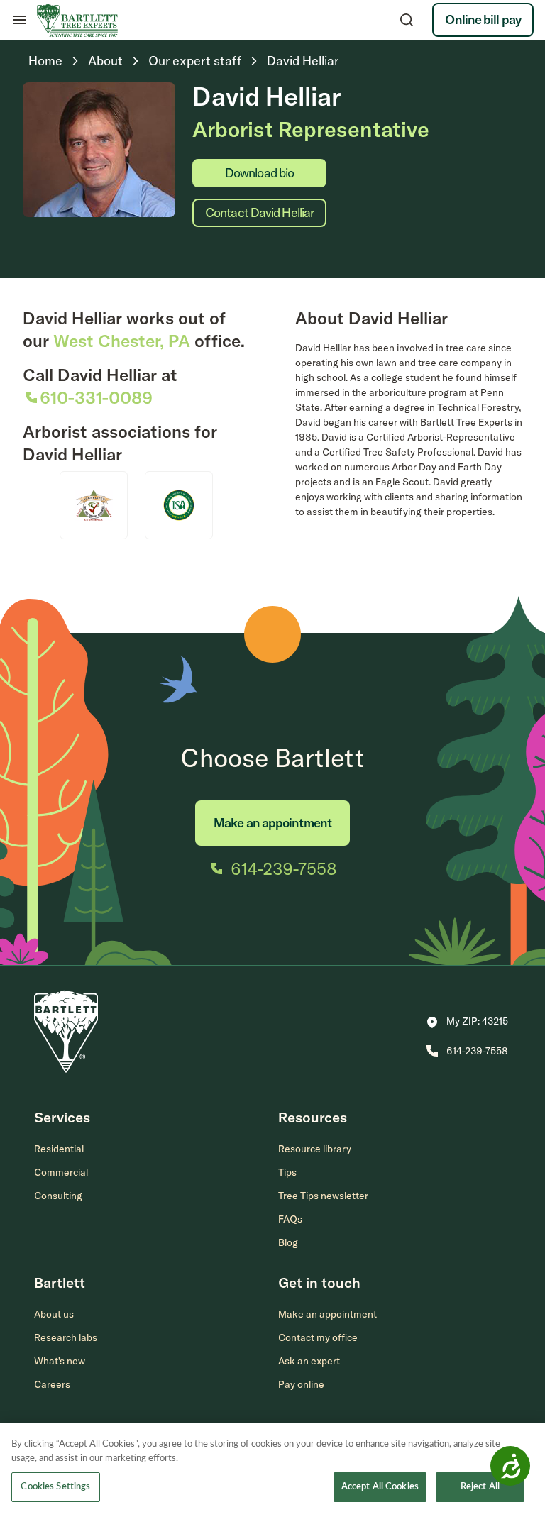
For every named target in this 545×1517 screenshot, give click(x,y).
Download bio (259, 173)
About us (54, 1314)
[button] (467, 1022)
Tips (287, 1172)
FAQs (290, 1219)
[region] (272, 1470)
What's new (59, 1361)
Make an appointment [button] (327, 1314)
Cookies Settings (55, 1486)
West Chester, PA (121, 340)
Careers (52, 1384)
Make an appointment (272, 823)
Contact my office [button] (318, 1337)
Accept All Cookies (380, 1486)
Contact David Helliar (259, 212)
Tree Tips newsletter (323, 1195)
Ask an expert (309, 1361)
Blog (288, 1242)
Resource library (314, 1148)
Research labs (65, 1337)
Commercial (61, 1172)
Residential (59, 1148)
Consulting (58, 1195)
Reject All (480, 1486)
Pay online (301, 1384)
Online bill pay (483, 19)
